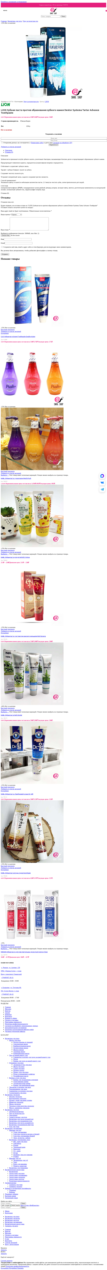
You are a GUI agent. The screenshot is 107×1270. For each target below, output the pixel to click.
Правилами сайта (37, 143)
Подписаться (53, 145)
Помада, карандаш (20, 1166)
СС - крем (16, 1151)
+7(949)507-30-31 (7, 977)
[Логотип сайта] (53, 14)
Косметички (13, 1171)
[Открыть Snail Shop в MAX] (102, 476)
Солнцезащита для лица (17, 1093)
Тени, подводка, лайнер (21, 1138)
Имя (2, 239)
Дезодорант (13, 1115)
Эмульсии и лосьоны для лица (20, 1087)
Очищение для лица (16, 1063)
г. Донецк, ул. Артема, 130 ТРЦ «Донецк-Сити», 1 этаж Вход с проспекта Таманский (11, 971)
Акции (7, 1013)
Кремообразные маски (21, 1053)
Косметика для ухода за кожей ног (21, 1119)
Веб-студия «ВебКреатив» (30, 1205)
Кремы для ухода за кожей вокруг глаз (27, 1061)
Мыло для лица (18, 1066)
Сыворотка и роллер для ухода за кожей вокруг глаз (31, 1057)
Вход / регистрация (12, 1244)
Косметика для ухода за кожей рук (21, 1123)
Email (3, 243)
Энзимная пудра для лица (22, 1065)
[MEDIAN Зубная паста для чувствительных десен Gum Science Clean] (32, 941)
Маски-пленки (18, 1050)
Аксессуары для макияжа (18, 1175)
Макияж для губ (15, 1158)
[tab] (8, 150)
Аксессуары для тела (16, 1179)
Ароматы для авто (15, 1186)
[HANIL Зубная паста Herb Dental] (32, 704)
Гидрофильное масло (20, 1076)
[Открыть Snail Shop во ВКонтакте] (102, 482)
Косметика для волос (12, 1095)
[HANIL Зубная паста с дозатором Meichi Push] (32, 405)
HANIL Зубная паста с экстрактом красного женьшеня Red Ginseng (23, 636)
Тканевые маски (19, 1052)
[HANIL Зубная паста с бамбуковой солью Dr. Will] (32, 783)
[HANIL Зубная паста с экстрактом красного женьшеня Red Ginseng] (32, 625)
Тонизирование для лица (18, 1089)
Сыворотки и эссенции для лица (20, 1091)
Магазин (8, 1009)
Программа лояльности (13, 1022)
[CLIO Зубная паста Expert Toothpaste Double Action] (32, 326)
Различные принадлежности (19, 1181)
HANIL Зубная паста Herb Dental (11, 715)
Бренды (7, 1011)
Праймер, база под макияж (22, 1155)
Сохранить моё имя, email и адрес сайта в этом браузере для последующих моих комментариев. (37, 247)
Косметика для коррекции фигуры (21, 1125)
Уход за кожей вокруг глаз (18, 1055)
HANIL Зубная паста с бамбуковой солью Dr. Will (17, 794)
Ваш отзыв (5, 230)
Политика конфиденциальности (16, 1024)
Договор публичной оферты (15, 1031)
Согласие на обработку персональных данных (21, 1026)
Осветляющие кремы (20, 1081)
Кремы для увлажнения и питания (25, 1080)
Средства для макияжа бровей (24, 1136)
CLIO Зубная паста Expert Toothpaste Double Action (18, 336)
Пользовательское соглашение (16, 1028)
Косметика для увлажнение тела (20, 1121)
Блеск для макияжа (20, 1164)
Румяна (16, 1156)
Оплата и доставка (11, 1020)
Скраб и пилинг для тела (18, 1117)
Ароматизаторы (10, 1183)
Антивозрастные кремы (21, 1083)
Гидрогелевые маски (20, 1048)
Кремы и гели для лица (17, 1078)
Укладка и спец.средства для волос (21, 1106)
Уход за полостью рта (30, 21)
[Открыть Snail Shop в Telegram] (102, 489)
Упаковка (12, 1190)
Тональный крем (19, 1147)
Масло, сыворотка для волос (19, 1108)
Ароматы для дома (15, 1185)
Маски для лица (15, 1040)
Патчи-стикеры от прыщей (23, 1042)
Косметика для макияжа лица (19, 1140)
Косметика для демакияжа (18, 1168)
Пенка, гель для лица (20, 1072)
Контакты (8, 1016)
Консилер (16, 1149)
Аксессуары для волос (17, 1177)
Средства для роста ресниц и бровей (26, 1134)
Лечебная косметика (16, 1111)
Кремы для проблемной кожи (23, 1085)
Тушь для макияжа (20, 1132)
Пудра (15, 1153)
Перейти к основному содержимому (14, 2)
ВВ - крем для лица (20, 1141)
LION (47, 101)
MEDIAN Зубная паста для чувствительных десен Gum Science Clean (24, 952)
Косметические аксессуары (14, 1170)
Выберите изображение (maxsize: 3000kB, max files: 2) (20, 233)
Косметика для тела (15, 21)
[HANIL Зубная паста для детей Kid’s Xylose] (32, 546)
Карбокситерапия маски (22, 1046)
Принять (20, 1268)
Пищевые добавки (11, 1194)
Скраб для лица (18, 1068)
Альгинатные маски (20, 1044)
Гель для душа (14, 1126)
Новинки (8, 1014)
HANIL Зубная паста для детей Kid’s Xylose (15, 557)
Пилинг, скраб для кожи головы (20, 1100)
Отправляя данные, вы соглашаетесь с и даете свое (37, 143)
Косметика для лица (12, 1038)
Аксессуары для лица (16, 1173)
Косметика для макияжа (13, 1128)
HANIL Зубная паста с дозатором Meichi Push (16, 478)
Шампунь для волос (16, 1102)
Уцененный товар (11, 1198)
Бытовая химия (10, 1196)
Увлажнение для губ (20, 1160)
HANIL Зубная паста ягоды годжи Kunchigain (16, 873)
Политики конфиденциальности (17, 1266)
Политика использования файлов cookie (19, 1029)
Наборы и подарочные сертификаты (18, 1188)
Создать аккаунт (6, 1261)
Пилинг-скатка (18, 1070)
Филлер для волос (15, 1096)
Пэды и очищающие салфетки (24, 1074)
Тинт (15, 1162)
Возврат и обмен (11, 1018)
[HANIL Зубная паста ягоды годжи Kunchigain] (32, 862)
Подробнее (9, 1268)
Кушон (15, 1145)
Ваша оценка (6, 214)
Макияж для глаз (15, 1130)
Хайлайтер (17, 1143)
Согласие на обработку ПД (62, 143)
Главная (4, 21)
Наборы (12, 1192)
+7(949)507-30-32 (7, 994)
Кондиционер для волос (17, 1098)
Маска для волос (15, 1104)
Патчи (15, 1059)
